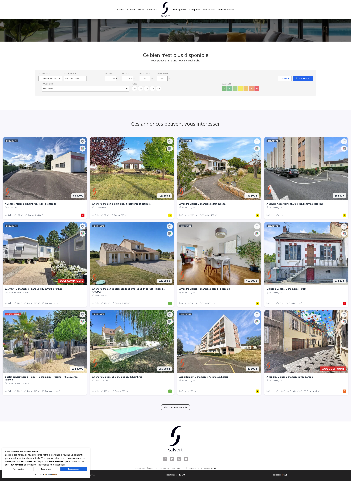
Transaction (44, 73)
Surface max (162, 73)
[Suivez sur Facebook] (165, 459)
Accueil (120, 9)
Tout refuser (46, 469)
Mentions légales (144, 468)
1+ (134, 88)
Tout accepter (73, 469)
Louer (141, 9)
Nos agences (179, 9)
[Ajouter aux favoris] (83, 141)
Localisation (70, 73)
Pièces (134, 84)
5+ (158, 88)
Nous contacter (226, 9)
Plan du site (195, 468)
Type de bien (47, 84)
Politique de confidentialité (171, 468)
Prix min (108, 73)
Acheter (131, 9)
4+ (152, 88)
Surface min (144, 73)
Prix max (126, 73)
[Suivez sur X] (179, 459)
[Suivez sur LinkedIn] (172, 459)
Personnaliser (18, 469)
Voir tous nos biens (174, 407)
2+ (140, 88)
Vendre (151, 9)
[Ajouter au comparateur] (83, 149)
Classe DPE (226, 84)
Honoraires (210, 468)
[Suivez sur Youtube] (186, 459)
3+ (146, 88)
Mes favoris (209, 9)
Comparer (194, 9)
